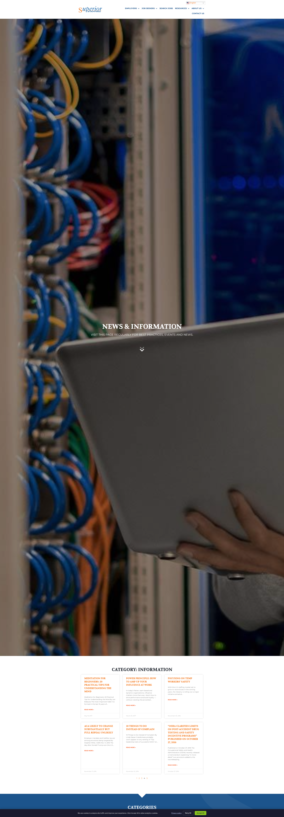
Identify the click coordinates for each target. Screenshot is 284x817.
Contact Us (198, 14)
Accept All (200, 813)
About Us (198, 9)
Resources (182, 9)
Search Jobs (167, 9)
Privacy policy (176, 813)
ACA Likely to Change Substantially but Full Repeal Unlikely (98, 729)
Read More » (89, 709)
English (191, 2)
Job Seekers (150, 9)
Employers (133, 9)
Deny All (188, 813)
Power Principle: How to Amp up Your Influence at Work (141, 681)
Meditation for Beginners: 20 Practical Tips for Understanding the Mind (97, 685)
